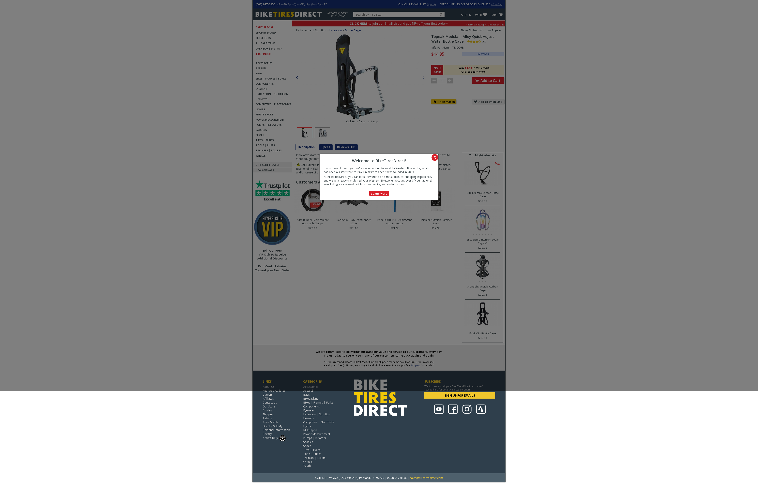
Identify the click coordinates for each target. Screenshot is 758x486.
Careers (268, 394)
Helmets (308, 418)
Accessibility (270, 438)
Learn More (379, 193)
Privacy (267, 434)
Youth (307, 465)
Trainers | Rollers (314, 458)
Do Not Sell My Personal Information (276, 428)
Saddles (308, 442)
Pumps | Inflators (314, 438)
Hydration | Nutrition (316, 414)
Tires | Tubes (312, 450)
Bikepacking (310, 398)
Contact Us (270, 402)
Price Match (270, 422)
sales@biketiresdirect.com (426, 478)
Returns (268, 418)
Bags (306, 394)
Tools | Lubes (312, 454)
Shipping (268, 414)
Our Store (269, 406)
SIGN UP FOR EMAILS (460, 395)
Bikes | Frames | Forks (318, 402)
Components (311, 406)
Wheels (307, 462)
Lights (307, 426)
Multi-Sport (310, 430)
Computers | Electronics (318, 422)
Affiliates (268, 398)
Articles (267, 410)
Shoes (307, 446)
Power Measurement (316, 434)
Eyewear (308, 410)
